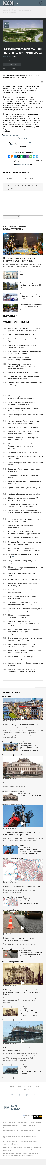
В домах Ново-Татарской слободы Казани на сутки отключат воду (24, 652)
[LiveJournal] (24, 156)
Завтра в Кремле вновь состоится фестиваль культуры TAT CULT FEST (22, 645)
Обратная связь (36, 1122)
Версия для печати (23, 164)
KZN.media (7, 56)
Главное (10, 1086)
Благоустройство (12, 64)
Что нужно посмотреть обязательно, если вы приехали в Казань (24, 520)
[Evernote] (21, 156)
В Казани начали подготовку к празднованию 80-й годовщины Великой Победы (24, 623)
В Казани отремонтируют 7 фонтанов (23, 372)
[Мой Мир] (15, 156)
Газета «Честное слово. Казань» (31, 1130)
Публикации (33, 1086)
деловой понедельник (11, 135)
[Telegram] (37, 156)
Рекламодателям (23, 1122)
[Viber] (27, 156)
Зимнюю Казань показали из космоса (23, 538)
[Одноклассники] (12, 156)
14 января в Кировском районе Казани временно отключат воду (23, 377)
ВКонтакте (33, 143)
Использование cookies (10, 1130)
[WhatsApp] (30, 156)
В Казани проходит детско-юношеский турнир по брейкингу (23, 346)
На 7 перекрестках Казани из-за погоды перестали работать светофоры (24, 422)
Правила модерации (28, 1125)
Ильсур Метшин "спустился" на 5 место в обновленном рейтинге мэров (24, 603)
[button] (5, 185)
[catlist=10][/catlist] (23, 719)
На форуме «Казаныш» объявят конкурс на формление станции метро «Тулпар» (25, 610)
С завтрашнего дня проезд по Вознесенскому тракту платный (20, 359)
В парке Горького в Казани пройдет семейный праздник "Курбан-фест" (22, 670)
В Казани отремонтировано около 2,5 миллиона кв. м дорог (23, 499)
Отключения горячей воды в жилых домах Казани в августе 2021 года (25, 639)
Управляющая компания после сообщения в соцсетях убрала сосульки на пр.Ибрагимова (25, 632)
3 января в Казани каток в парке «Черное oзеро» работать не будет (24, 543)
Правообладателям (32, 1128)
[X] (18, 156)
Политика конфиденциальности (13, 1128)
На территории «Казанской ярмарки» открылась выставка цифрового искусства (25, 533)
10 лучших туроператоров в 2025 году (22, 452)
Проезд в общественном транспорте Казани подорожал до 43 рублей (22, 505)
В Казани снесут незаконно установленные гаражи (19, 616)
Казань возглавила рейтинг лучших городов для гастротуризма (22, 658)
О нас (5, 1122)
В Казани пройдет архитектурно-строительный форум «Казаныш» (21, 397)
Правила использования (11, 1125)
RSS (11, 145)
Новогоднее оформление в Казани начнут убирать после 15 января (25, 352)
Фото (19, 1089)
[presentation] (5, 185)
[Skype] (34, 156)
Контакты (12, 1122)
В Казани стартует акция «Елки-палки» (23, 427)
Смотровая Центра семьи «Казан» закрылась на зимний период (21, 403)
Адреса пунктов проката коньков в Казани (25, 580)
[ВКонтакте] (9, 156)
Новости (21, 1086)
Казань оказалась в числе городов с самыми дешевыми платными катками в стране (24, 513)
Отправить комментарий (12, 217)
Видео (27, 1089)
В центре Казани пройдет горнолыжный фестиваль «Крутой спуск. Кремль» (24, 330)
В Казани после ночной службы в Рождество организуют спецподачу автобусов (22, 446)
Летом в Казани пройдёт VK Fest (21, 335)
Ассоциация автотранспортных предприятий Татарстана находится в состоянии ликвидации (22, 366)
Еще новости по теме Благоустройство (14, 228)
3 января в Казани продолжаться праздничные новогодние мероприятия (24, 549)
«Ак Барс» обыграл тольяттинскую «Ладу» (24, 494)
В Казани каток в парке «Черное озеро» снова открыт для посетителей (23, 432)
